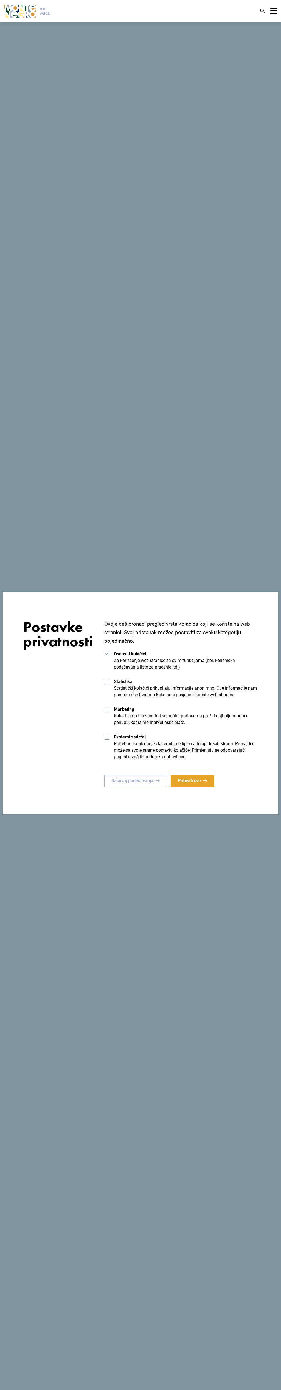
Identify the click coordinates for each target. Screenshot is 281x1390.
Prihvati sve (189, 780)
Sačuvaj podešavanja (132, 780)
